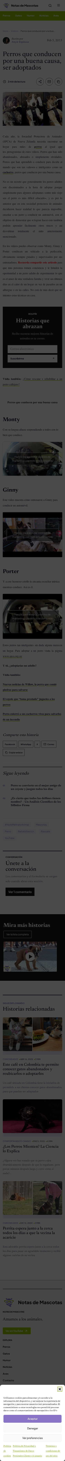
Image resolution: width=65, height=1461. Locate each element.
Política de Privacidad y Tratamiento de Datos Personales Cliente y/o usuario (27, 1451)
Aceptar (33, 1418)
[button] (60, 1389)
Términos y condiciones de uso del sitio (53, 1451)
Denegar (32, 1428)
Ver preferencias (32, 1437)
